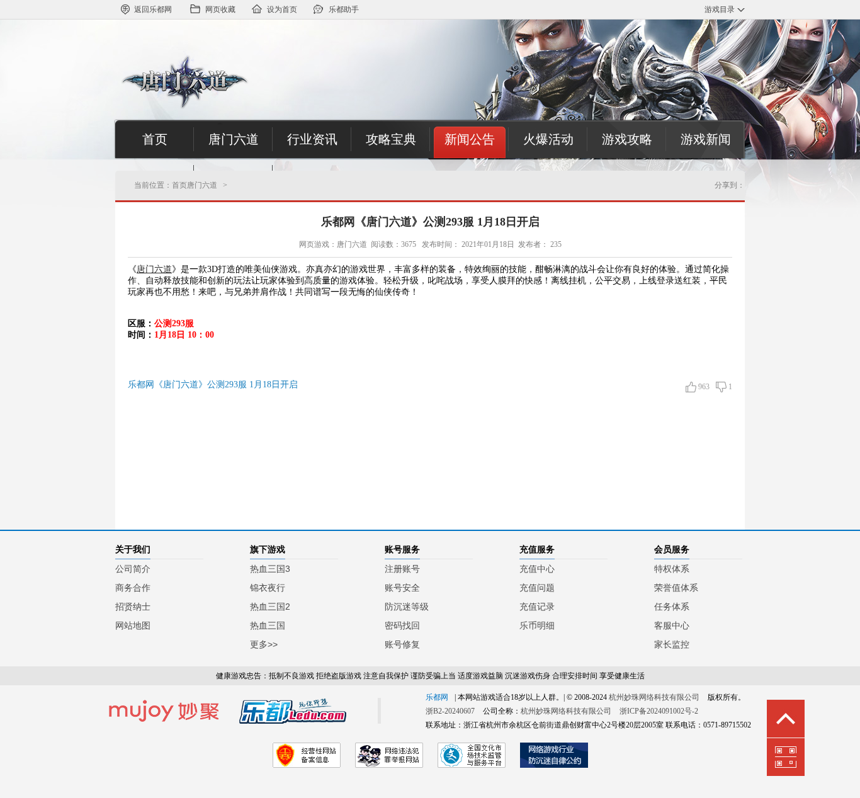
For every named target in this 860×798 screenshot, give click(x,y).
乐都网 (437, 697)
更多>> (264, 644)
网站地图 (132, 625)
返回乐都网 (153, 9)
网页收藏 (220, 9)
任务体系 (671, 606)
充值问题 (537, 588)
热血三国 (267, 625)
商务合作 (132, 588)
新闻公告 (469, 139)
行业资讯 (312, 139)
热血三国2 (270, 606)
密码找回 (402, 625)
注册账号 (402, 569)
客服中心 (671, 625)
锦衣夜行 (267, 588)
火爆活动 (548, 139)
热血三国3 (270, 569)
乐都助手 (344, 9)
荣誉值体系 (676, 588)
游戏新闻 (706, 139)
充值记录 (537, 606)
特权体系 (671, 569)
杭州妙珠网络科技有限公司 (654, 697)
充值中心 (537, 569)
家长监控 (671, 644)
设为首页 (282, 9)
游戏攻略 (627, 139)
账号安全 (402, 588)
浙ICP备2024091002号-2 (659, 711)
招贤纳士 (132, 606)
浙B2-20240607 (450, 711)
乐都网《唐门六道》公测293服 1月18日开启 (430, 221)
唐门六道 (233, 139)
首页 (154, 139)
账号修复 (402, 644)
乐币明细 (537, 625)
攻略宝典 (391, 139)
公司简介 (132, 569)
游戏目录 (719, 9)
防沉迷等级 (407, 606)
